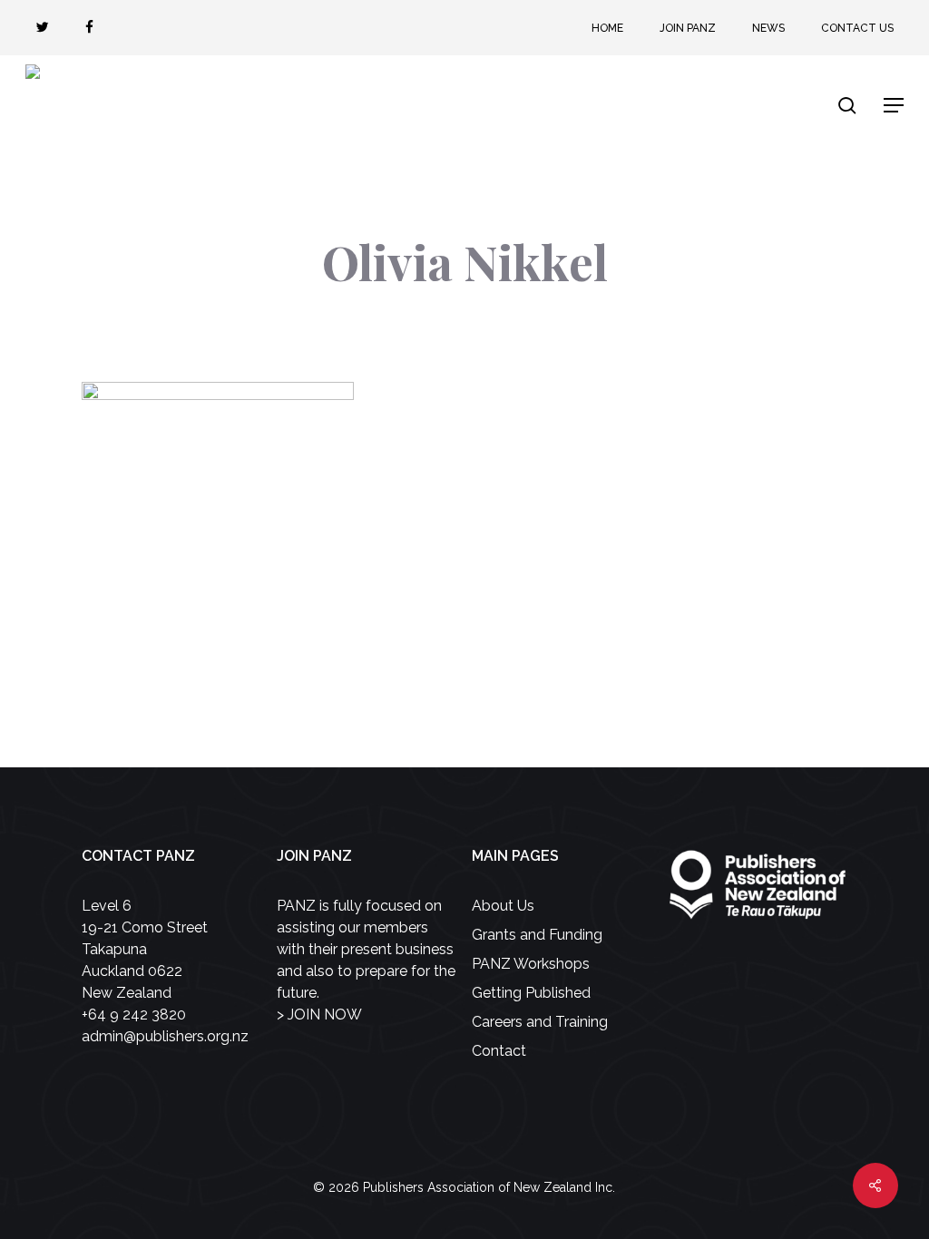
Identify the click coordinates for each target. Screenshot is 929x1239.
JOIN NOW (325, 1014)
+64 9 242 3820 (134, 1014)
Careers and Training (540, 1021)
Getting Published (531, 992)
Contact (499, 1050)
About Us (503, 905)
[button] (894, 105)
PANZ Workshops (531, 963)
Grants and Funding (537, 934)
